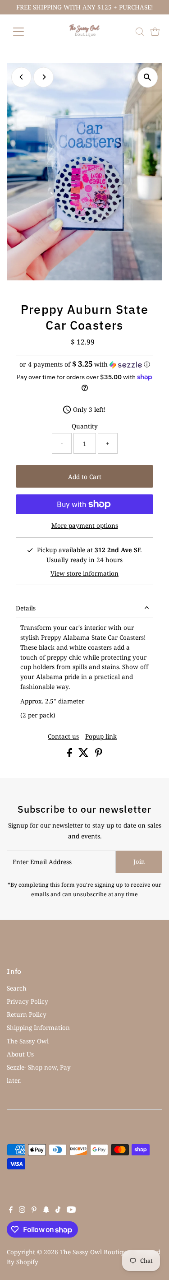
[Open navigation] (25, 31)
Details (26, 608)
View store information (84, 573)
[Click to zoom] (147, 77)
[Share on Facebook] (70, 754)
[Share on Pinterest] (98, 754)
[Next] (43, 77)
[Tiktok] (58, 1210)
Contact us (63, 736)
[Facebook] (11, 1210)
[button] (84, 364)
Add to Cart (84, 476)
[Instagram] (22, 1210)
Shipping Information (38, 1027)
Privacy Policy (27, 1001)
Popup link (101, 736)
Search (17, 988)
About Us (20, 1054)
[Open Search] (140, 32)
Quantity (85, 426)
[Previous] (21, 77)
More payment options (84, 525)
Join (139, 861)
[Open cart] (155, 32)
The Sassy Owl (28, 1041)
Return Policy (26, 1014)
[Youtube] (71, 1210)
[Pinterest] (34, 1210)
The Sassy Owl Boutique (95, 1251)
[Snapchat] (46, 1210)
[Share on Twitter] (84, 754)
